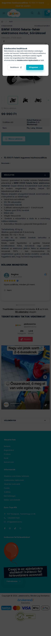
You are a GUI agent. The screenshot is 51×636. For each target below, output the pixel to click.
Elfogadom (33, 67)
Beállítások (14, 67)
